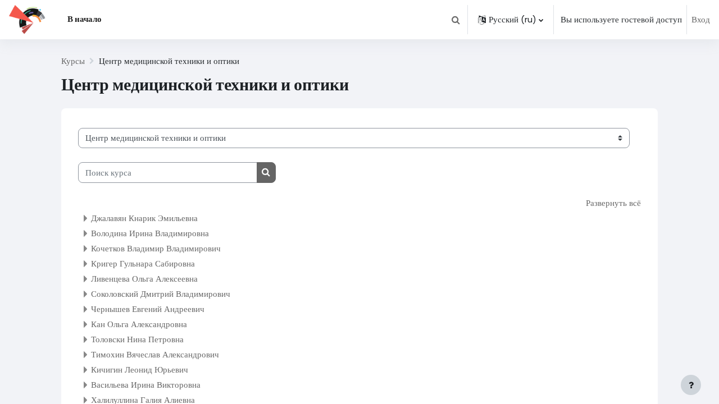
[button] (455, 19)
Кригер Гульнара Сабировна (143, 263)
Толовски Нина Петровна (137, 339)
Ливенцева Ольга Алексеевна (144, 278)
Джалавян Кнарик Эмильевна (144, 218)
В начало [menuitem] (84, 19)
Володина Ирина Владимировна (150, 233)
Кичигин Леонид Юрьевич (139, 369)
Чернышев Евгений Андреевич (147, 309)
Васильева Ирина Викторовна (146, 385)
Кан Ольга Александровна (139, 324)
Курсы (73, 61)
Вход (700, 19)
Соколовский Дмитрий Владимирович (160, 294)
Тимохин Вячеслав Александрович (155, 354)
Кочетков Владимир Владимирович (156, 248)
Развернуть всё (613, 203)
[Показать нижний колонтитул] (691, 385)
